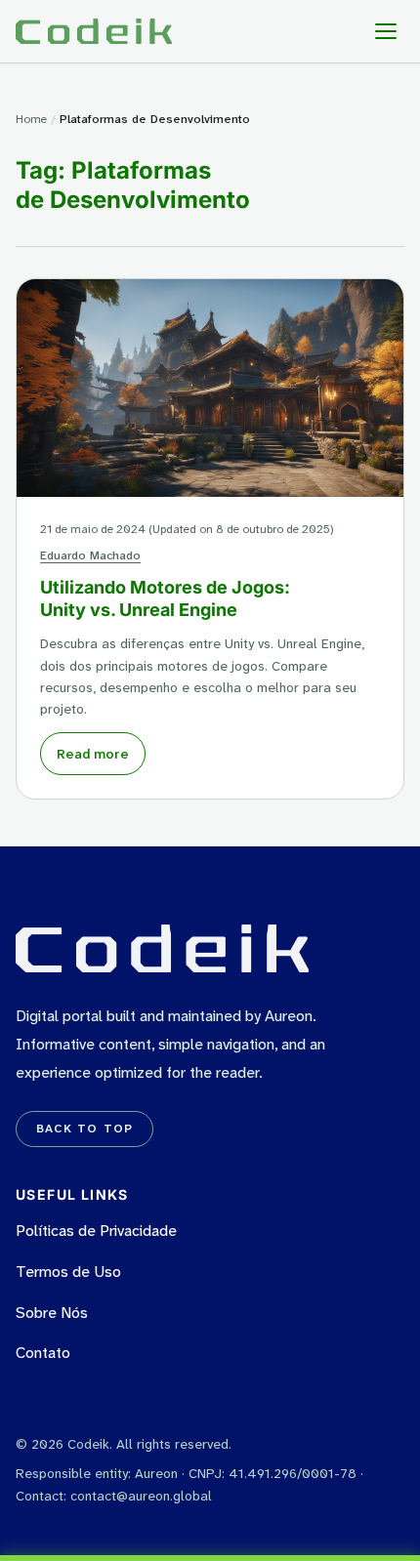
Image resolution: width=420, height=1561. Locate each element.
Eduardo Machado (90, 555)
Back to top (84, 1128)
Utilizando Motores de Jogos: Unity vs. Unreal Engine (165, 598)
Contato (43, 1352)
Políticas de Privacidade (96, 1230)
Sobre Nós (52, 1312)
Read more (93, 753)
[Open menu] (385, 31)
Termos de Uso (68, 1271)
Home (31, 119)
